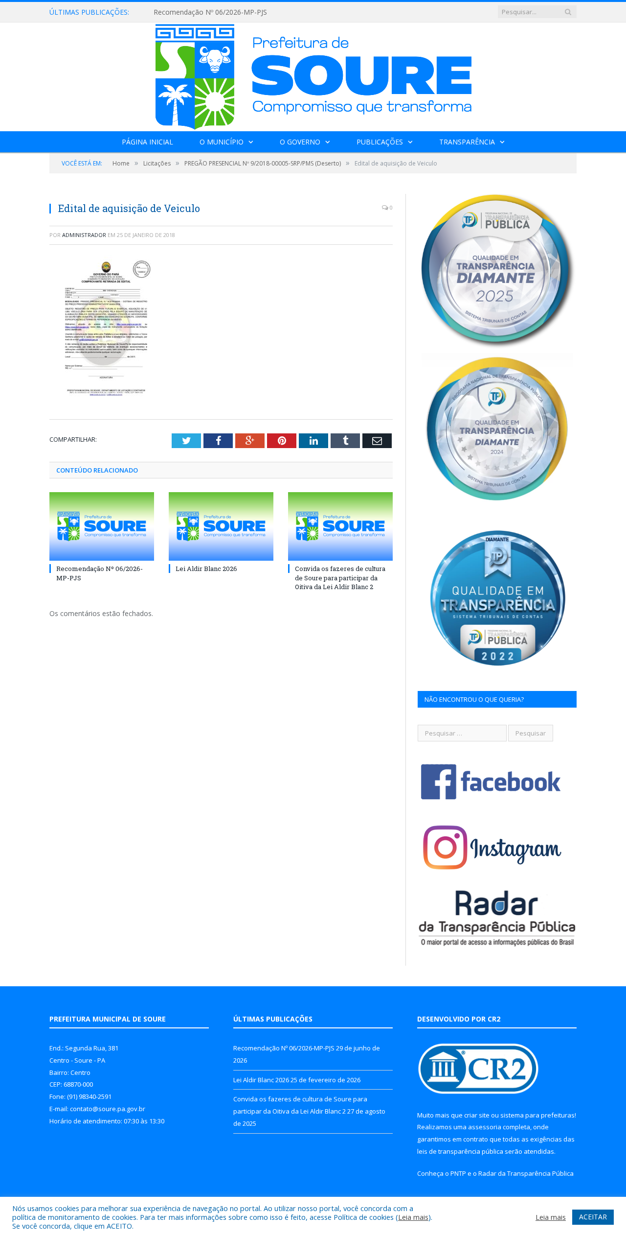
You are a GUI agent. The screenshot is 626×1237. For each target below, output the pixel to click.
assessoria (484, 1126)
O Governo (300, 141)
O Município (222, 141)
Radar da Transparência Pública (526, 1173)
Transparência (467, 141)
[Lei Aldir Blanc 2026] (221, 526)
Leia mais (413, 1217)
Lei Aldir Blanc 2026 (206, 568)
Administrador (84, 234)
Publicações (380, 141)
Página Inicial (147, 141)
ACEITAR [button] (593, 1216)
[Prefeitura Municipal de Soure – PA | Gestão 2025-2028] (313, 74)
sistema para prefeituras (537, 1115)
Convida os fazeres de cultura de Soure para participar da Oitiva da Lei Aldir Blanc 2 (340, 577)
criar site (477, 1115)
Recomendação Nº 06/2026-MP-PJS (210, 12)
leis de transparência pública (460, 1151)
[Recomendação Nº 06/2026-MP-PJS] (101, 526)
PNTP (458, 1173)
